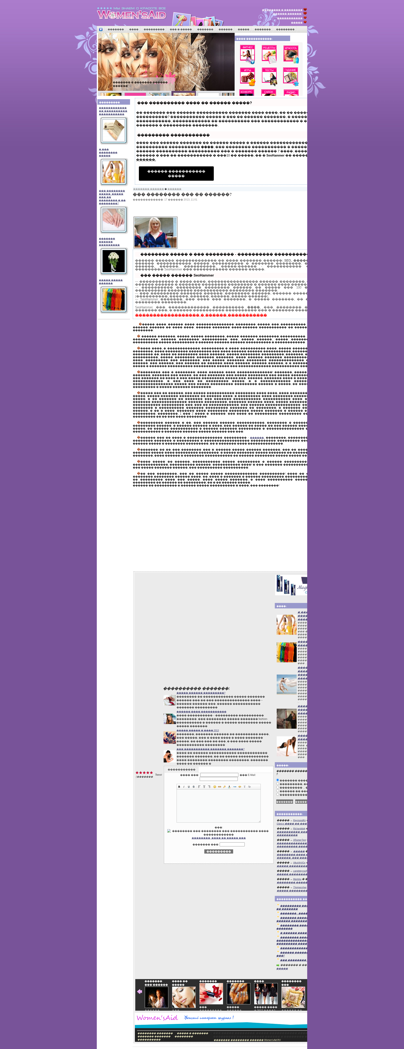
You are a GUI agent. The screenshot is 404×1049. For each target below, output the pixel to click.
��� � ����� (181, 29)
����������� (290, 18)
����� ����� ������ (111, 282)
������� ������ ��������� (109, 241)
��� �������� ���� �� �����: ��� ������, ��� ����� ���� (307, 854)
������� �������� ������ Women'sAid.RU (247, 1040)
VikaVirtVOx (299, 862)
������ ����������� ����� (176, 174)
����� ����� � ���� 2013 (198, 730)
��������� (154, 29)
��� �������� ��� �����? (303, 960)
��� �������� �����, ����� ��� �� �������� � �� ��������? (112, 197)
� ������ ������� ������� (305, 933)
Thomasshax (300, 887)
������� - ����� (295, 913)
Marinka (297, 879)
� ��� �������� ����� (108, 152)
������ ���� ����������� (140, 82)
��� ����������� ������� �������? (211, 749)
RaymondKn (299, 820)
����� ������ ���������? (201, 693)
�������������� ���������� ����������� (113, 111)
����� (297, 22)
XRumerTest (299, 840)
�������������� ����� (302, 948)
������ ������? (288, 13)
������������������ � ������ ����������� (201, 315)
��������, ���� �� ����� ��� (219, 838)
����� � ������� (192, 1033)
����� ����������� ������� (304, 866)
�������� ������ (293, 882)
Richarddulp (299, 828)
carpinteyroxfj (300, 871)
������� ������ (148, 189)
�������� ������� (155, 1033)
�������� (285, 29)
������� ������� (153, 1036)
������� (116, 29)
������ (226, 29)
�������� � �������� (282, 10)
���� (133, 29)
